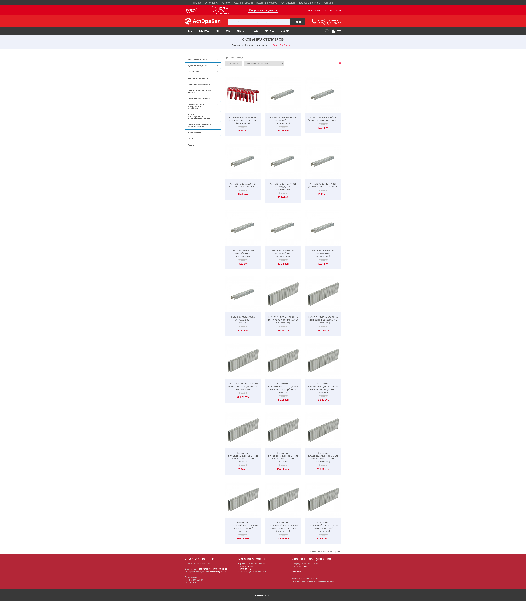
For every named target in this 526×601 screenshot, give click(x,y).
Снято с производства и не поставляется (199, 125)
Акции (191, 145)
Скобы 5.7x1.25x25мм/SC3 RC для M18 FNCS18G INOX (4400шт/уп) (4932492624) (283, 320)
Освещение (193, 72)
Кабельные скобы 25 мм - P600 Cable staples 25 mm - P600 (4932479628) (243, 120)
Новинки (192, 139)
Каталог (226, 2)
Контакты (329, 2)
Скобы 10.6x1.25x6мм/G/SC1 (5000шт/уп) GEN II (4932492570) (283, 253)
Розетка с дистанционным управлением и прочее (199, 116)
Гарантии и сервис (266, 2)
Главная (196, 2)
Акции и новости (243, 2)
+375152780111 (248, 566)
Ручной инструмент (197, 65)
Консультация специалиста (263, 10)
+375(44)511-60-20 (329, 23)
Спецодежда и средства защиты (199, 91)
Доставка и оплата (309, 2)
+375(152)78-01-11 (328, 20)
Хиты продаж (194, 132)
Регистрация (314, 10)
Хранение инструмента (199, 84)
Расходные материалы (199, 98)
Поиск (297, 21)
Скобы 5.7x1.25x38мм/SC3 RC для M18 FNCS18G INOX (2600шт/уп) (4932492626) (243, 386)
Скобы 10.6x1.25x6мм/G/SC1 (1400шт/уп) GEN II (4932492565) (243, 253)
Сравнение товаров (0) (234, 57)
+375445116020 (245, 569)
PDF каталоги (288, 2)
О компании (211, 2)
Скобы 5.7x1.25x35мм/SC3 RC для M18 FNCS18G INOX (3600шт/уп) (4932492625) (323, 320)
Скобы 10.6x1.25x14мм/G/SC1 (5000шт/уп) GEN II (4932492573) (283, 187)
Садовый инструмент (198, 78)
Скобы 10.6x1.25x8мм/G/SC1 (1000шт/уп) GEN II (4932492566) (323, 253)
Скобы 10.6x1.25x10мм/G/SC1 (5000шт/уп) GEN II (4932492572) (283, 120)
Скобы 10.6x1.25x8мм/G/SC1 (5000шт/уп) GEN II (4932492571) (243, 320)
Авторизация (335, 10)
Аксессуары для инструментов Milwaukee (196, 106)
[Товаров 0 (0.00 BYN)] (333, 31)
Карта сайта (297, 571)
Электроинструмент (197, 59)
